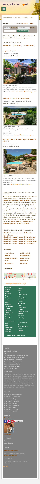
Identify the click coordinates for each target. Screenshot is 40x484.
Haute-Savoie (9, 327)
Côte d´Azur (9, 312)
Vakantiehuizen (3, 9)
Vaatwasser (24, 261)
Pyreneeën (21, 316)
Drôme (7, 319)
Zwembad (23, 263)
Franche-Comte (28, 18)
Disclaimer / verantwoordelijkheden (16, 355)
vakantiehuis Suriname (11, 410)
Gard (6, 325)
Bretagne (8, 300)
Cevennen (8, 304)
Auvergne (8, 294)
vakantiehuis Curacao (11, 412)
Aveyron (7, 296)
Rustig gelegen (25, 258)
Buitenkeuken (8, 443)
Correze (7, 315)
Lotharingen (21, 297)
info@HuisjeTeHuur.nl (10, 455)
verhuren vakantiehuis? (11, 450)
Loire (19, 290)
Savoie (20, 320)
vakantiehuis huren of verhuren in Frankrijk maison (20, 241)
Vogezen (20, 330)
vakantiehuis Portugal (11, 405)
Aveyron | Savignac (9, 51)
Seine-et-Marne (22, 322)
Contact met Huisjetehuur (12, 362)
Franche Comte (27, 23)
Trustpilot (7, 418)
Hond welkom (9, 253)
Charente (8, 310)
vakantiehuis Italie (10, 407)
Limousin (20, 288)
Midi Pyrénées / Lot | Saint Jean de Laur (16, 98)
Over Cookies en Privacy (12, 366)
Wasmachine (8, 263)
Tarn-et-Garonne (23, 326)
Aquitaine (8, 287)
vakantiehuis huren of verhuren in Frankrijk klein (19, 239)
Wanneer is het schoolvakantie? (14, 357)
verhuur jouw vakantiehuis (13, 394)
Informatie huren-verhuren (13, 360)
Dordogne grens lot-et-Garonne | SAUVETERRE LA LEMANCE (19, 140)
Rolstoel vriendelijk (10, 258)
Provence (20, 314)
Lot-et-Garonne (22, 295)
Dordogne (8, 317)
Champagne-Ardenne (9, 307)
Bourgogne (8, 298)
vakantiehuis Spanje (10, 403)
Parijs (19, 305)
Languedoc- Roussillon (8, 330)
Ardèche (7, 289)
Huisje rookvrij (25, 253)
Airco (5, 441)
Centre (7, 302)
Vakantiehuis (7, 18)
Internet (7, 256)
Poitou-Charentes (23, 311)
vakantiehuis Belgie (10, 399)
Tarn (19, 324)
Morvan (20, 301)
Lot (19, 292)
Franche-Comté (9, 321)
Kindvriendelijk (25, 256)
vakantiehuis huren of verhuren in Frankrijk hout (19, 237)
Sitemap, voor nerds (10, 368)
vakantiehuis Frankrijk (11, 401)
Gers (6, 323)
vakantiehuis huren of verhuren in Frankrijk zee (18, 243)
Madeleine (7, 434)
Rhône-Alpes (21, 318)
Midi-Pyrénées (22, 299)
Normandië (21, 303)
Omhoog (5, 466)
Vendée (20, 328)
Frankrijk (17, 18)
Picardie (20, 309)
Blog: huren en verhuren (12, 364)
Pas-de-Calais (22, 307)
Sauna (6, 261)
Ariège (7, 291)
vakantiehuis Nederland (12, 397)
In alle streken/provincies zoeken (15, 336)
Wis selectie (6, 45)
